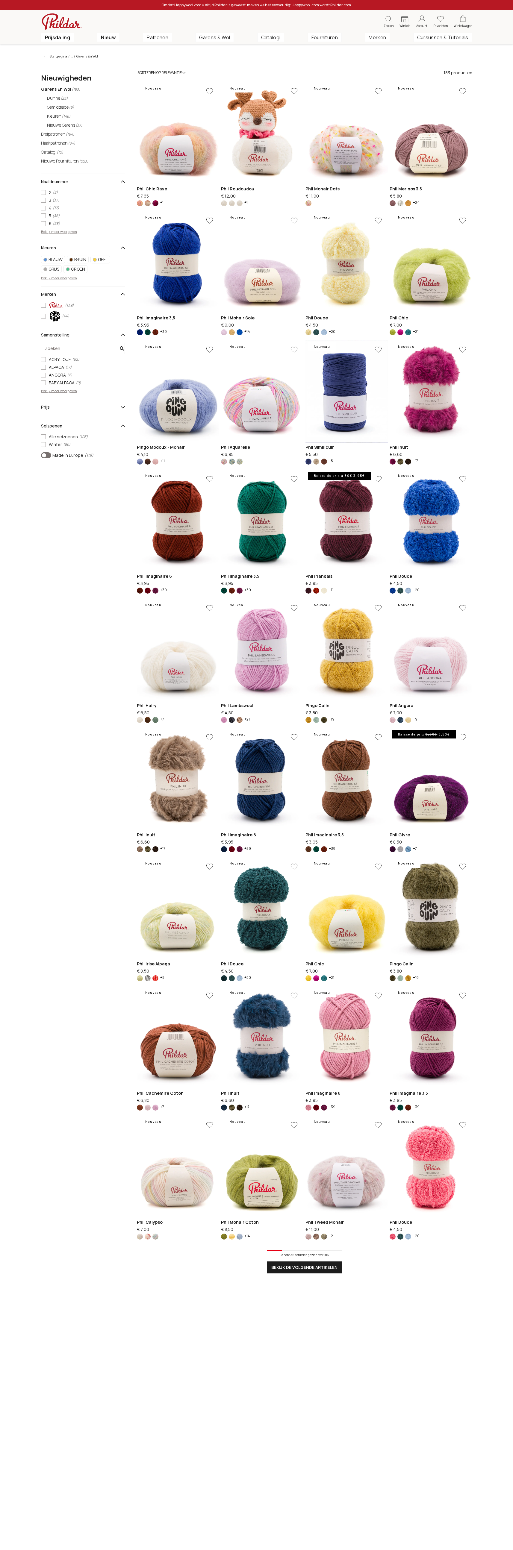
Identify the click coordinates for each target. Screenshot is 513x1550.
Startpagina (58, 56)
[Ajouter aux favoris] (209, 91)
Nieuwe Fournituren (64, 161)
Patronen (157, 37)
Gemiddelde (60, 107)
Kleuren (58, 116)
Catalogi (271, 37)
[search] (83, 348)
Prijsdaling (57, 37)
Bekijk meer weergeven (59, 231)
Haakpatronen (58, 143)
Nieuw (108, 37)
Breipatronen (57, 134)
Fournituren (324, 37)
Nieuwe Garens (64, 125)
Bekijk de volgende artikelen (304, 1267)
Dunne (57, 98)
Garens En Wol (87, 56)
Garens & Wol (214, 37)
